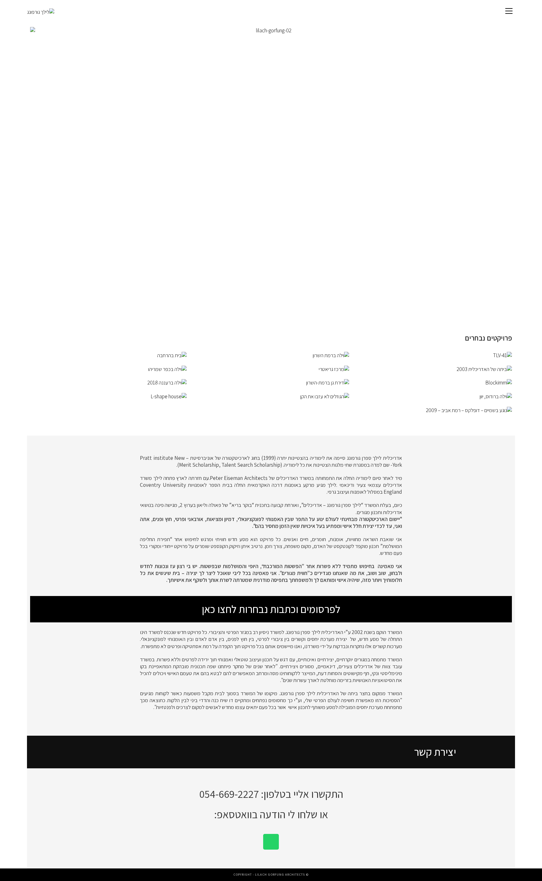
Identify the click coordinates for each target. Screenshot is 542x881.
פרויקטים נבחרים (488, 338)
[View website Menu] (509, 12)
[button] (40, 165)
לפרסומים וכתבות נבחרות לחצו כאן (271, 609)
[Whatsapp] (271, 842)
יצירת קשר (435, 752)
